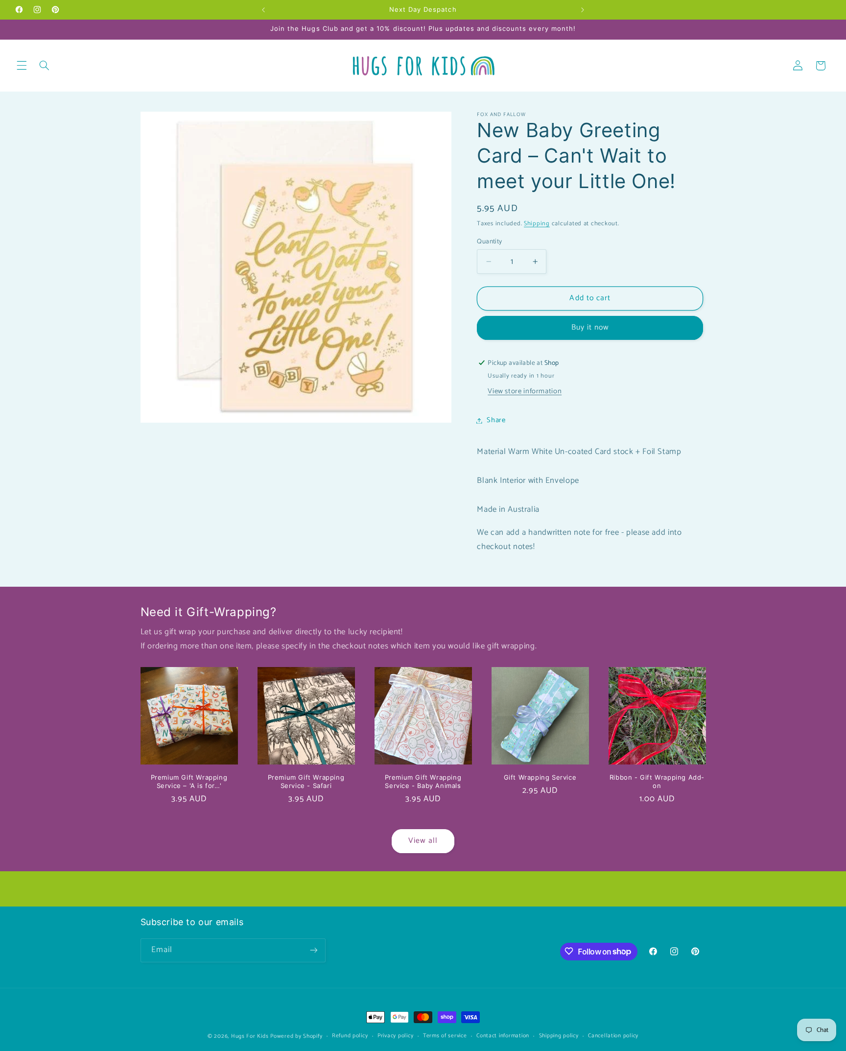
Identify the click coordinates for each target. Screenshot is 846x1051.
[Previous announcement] (263, 10)
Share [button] (496, 420)
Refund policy (350, 1036)
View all (423, 841)
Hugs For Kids (250, 1036)
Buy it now (590, 328)
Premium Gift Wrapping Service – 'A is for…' (189, 781)
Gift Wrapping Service (540, 777)
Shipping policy (559, 1036)
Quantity (489, 241)
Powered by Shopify (296, 1036)
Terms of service (445, 1036)
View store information (525, 392)
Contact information (502, 1036)
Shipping (537, 223)
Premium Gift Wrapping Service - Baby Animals (423, 781)
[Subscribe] (313, 950)
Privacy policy (395, 1036)
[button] (21, 65)
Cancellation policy (613, 1036)
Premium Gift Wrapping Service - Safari (306, 781)
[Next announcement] (582, 10)
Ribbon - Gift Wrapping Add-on (657, 781)
